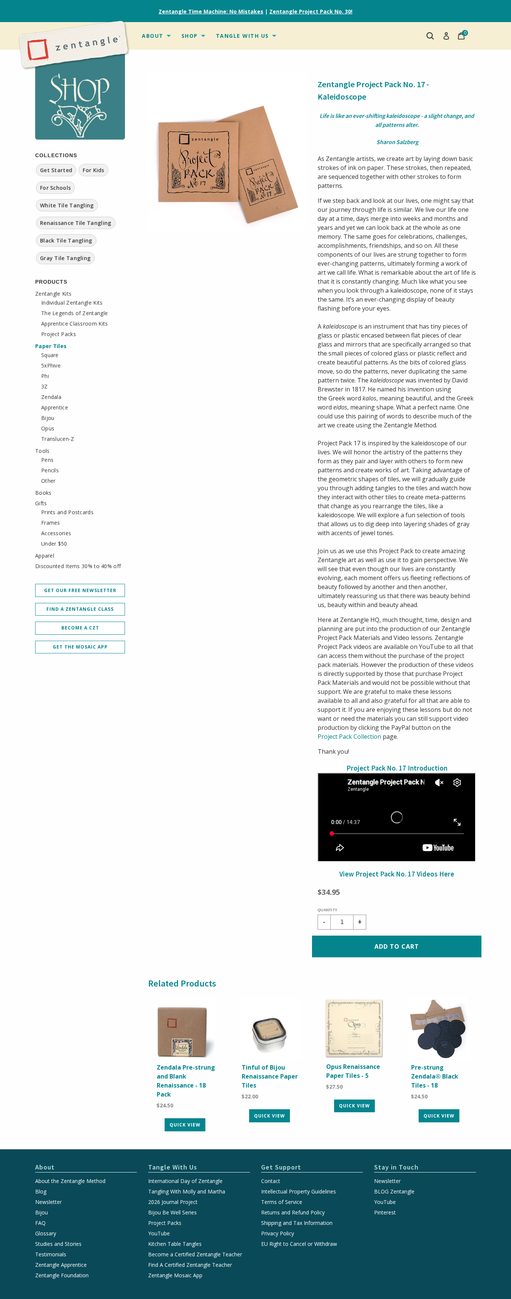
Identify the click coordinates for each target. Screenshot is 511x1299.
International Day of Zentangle (185, 1181)
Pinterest (385, 1212)
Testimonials (50, 1254)
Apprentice (54, 407)
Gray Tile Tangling (65, 258)
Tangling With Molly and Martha (186, 1191)
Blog (40, 1191)
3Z (44, 386)
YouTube (159, 1233)
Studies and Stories (58, 1244)
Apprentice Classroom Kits (74, 323)
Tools (42, 451)
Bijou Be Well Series (172, 1212)
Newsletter (48, 1202)
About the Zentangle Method (70, 1181)
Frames (50, 522)
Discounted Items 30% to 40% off (78, 566)
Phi (45, 376)
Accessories (56, 533)
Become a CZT (80, 628)
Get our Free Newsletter (80, 590)
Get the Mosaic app (80, 647)
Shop (189, 35)
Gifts (41, 503)
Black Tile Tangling (66, 240)
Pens (47, 460)
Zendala (51, 397)
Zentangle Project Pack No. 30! (310, 11)
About (152, 35)
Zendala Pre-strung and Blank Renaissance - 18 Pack (186, 1080)
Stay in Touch (396, 1167)
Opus (47, 428)
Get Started (56, 170)
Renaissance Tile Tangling (75, 222)
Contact (270, 1181)
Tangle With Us (242, 35)
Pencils (50, 470)
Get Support (281, 1167)
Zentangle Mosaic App (175, 1275)
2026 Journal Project (173, 1202)
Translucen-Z (57, 439)
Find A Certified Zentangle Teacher (190, 1265)
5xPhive (51, 365)
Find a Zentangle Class (80, 609)
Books (43, 493)
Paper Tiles (51, 346)
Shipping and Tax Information (297, 1223)
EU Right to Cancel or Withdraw (299, 1244)
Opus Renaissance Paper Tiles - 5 (353, 1071)
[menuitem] (155, 36)
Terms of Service (281, 1202)
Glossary (45, 1233)
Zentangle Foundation (62, 1275)
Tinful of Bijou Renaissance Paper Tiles (270, 1076)
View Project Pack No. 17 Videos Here (396, 874)
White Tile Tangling (67, 205)
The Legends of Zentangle (74, 313)
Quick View (185, 1125)
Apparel (44, 555)
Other (48, 481)
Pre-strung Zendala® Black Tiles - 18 (434, 1076)
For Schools (55, 187)
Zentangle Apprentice (61, 1265)
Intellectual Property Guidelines (298, 1191)
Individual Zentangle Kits (72, 302)
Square (50, 355)
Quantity (327, 910)
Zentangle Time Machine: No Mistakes (211, 11)
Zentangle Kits (53, 293)
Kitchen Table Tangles (175, 1244)
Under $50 (54, 543)
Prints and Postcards (67, 512)
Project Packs (58, 334)
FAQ (40, 1223)
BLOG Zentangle (394, 1191)
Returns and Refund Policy (293, 1212)
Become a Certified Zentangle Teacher (195, 1254)
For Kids (93, 170)
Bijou (48, 418)
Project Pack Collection (349, 736)
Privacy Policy (277, 1233)
